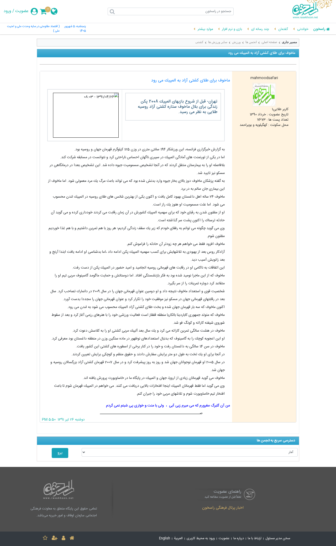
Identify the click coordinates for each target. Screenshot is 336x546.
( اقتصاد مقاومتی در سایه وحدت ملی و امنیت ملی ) (33, 28)
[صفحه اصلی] (71, 539)
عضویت (22, 11)
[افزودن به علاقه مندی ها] (45, 539)
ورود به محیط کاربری (201, 538)
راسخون (319, 29)
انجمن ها (251, 42)
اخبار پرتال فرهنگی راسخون (223, 508)
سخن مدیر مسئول (277, 538)
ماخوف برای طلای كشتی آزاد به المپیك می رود (190, 80)
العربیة (178, 538)
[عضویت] (55, 539)
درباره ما (238, 538)
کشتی (199, 42)
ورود (7, 11)
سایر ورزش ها (217, 42)
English (164, 538)
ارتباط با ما (254, 538)
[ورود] (63, 539)
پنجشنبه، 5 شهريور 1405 (75, 28)
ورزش (236, 42)
